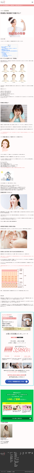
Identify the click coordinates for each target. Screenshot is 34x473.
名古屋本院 (15, 455)
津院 (14, 463)
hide (9, 45)
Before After (26, 453)
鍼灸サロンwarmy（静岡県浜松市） (16, 462)
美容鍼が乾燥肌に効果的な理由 (5, 50)
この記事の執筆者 (5, 56)
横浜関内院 (15, 453)
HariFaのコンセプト (11, 455)
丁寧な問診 (4, 53)
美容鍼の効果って (11, 458)
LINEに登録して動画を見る (17, 418)
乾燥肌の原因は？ (3, 47)
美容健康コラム (29, 453)
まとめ (2, 51)
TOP (8, 452)
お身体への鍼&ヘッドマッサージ (7, 55)
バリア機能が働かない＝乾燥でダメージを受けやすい (9, 48)
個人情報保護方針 (9, 471)
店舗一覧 (15, 452)
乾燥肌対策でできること (4, 49)
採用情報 (32, 453)
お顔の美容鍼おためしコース (5, 52)
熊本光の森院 (16, 465)
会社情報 (13, 471)
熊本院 (15, 464)
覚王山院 (15, 456)
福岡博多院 (15, 466)
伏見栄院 (15, 454)
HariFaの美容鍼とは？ (11, 457)
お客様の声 (23, 453)
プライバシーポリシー (3, 471)
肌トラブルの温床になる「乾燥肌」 (6, 46)
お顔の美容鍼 (4, 54)
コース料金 (20, 453)
